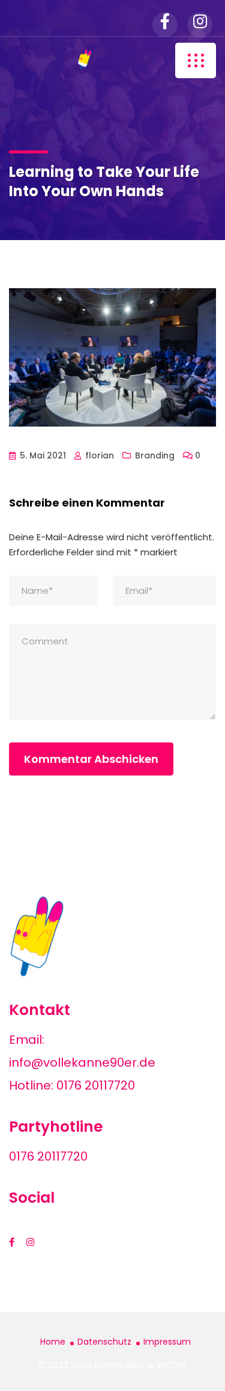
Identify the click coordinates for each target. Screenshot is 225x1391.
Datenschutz (104, 1342)
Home (52, 1342)
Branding (155, 455)
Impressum (167, 1342)
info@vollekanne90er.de (82, 1062)
